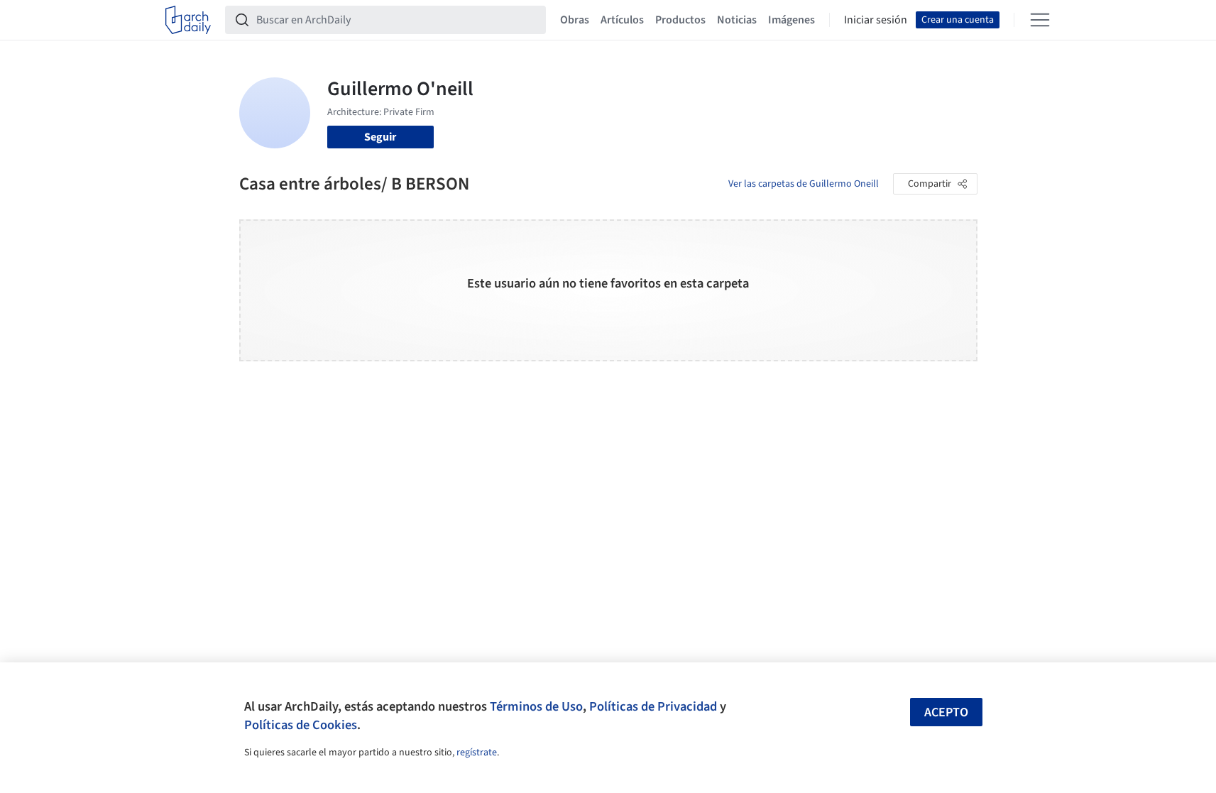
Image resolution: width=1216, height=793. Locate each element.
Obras (574, 20)
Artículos (622, 20)
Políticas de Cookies (300, 725)
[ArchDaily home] (188, 20)
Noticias (737, 20)
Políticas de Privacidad (653, 706)
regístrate (476, 752)
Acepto (946, 712)
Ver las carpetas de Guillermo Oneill (803, 184)
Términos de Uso (536, 706)
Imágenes (791, 20)
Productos (680, 20)
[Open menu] (1040, 20)
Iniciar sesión (875, 20)
